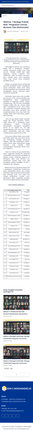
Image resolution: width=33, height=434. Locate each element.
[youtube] (17, 415)
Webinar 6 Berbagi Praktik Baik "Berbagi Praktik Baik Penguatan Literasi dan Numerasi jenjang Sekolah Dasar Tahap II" (16, 337)
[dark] (29, 5)
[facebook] (3, 415)
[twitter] (6, 415)
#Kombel (7, 368)
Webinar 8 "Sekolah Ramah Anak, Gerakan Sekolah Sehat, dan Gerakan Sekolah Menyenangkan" (15, 313)
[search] (26, 5)
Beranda (5, 15)
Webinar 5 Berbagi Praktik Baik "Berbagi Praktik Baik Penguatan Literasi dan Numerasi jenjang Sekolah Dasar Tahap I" (16, 362)
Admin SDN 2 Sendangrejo (13, 31)
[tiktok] (14, 415)
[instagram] (10, 415)
